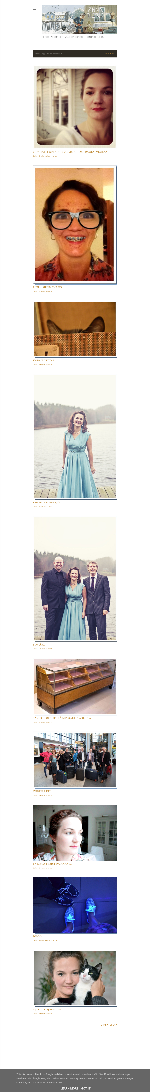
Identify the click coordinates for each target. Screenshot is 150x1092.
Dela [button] (35, 156)
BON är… (39, 644)
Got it (86, 1088)
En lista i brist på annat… (52, 863)
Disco (37, 936)
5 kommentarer (45, 506)
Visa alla (110, 54)
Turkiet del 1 (43, 791)
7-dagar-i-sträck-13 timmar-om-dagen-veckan (70, 151)
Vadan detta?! (44, 360)
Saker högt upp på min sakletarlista (62, 718)
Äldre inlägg (108, 1025)
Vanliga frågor (74, 37)
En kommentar (45, 649)
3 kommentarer (45, 364)
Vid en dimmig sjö (46, 502)
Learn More (69, 1088)
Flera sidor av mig (47, 287)
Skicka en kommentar (48, 156)
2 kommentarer (45, 795)
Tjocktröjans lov (47, 1009)
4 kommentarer (45, 291)
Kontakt (91, 37)
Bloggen (47, 37)
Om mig (58, 37)
